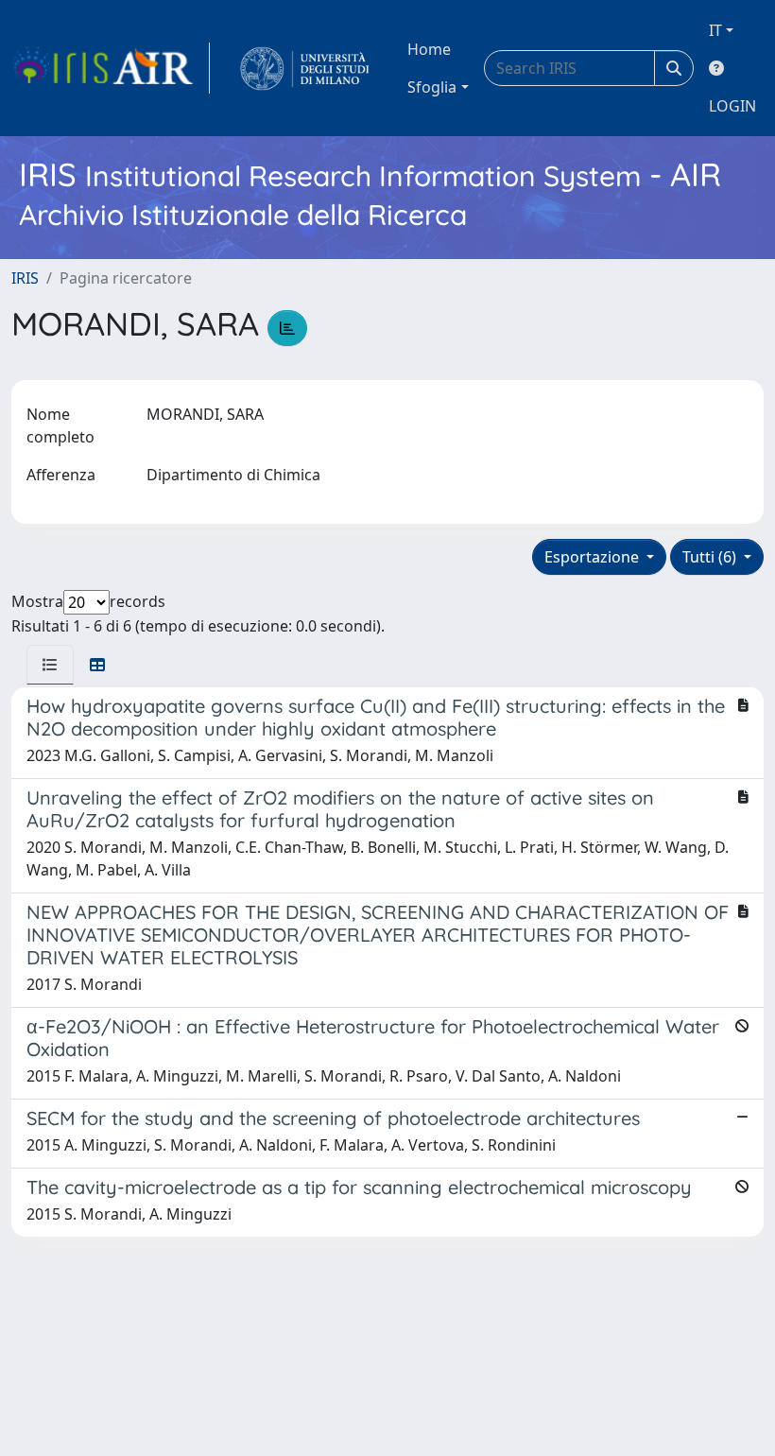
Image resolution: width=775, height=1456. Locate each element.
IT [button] (715, 30)
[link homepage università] (305, 68)
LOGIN (732, 105)
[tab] (50, 665)
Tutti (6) (711, 556)
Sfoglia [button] (431, 87)
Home (429, 49)
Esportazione (593, 556)
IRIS (25, 278)
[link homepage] (110, 68)
